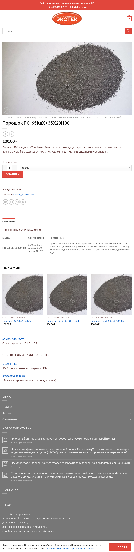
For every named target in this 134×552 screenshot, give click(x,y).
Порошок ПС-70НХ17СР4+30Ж (63, 320)
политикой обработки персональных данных (70, 548)
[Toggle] (130, 413)
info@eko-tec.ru (78, 7)
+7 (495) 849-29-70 (57, 7)
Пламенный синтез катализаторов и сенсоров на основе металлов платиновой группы (63, 438)
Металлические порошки (75, 117)
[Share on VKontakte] (17, 202)
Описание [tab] (8, 221)
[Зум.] (7, 110)
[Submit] (128, 31)
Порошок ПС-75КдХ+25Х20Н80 (107, 320)
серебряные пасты (13, 530)
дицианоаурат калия (14, 522)
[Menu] (4, 19)
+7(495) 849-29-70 (13, 339)
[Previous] (2, 302)
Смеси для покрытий (108, 117)
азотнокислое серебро (16, 526)
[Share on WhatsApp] (5, 202)
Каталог (7, 117)
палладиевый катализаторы (19, 518)
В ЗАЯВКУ (13, 174)
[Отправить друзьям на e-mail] (11, 202)
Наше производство (29, 117)
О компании (9, 419)
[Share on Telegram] (23, 202)
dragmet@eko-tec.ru (13, 375)
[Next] (131, 302)
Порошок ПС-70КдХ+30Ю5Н (17, 320)
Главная (7, 406)
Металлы (50, 117)
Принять (120, 546)
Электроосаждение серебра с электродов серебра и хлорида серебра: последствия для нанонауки (70, 462)
